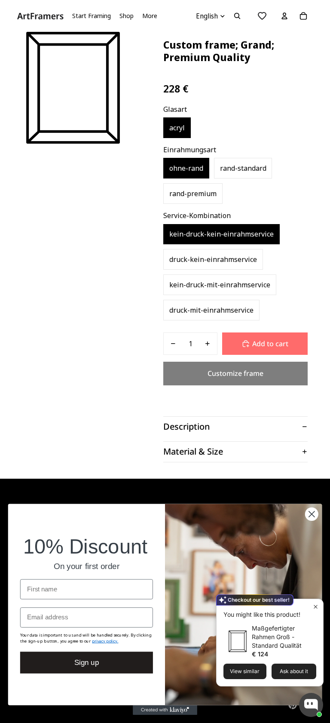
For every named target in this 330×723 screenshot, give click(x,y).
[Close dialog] (312, 514)
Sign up (86, 662)
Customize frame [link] (235, 373)
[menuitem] (149, 15)
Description (186, 426)
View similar (245, 671)
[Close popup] (316, 607)
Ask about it (294, 671)
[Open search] (237, 15)
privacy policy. (105, 640)
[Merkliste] (262, 16)
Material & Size (193, 451)
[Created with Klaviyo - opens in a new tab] (165, 710)
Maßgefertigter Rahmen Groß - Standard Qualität (277, 637)
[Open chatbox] (311, 705)
